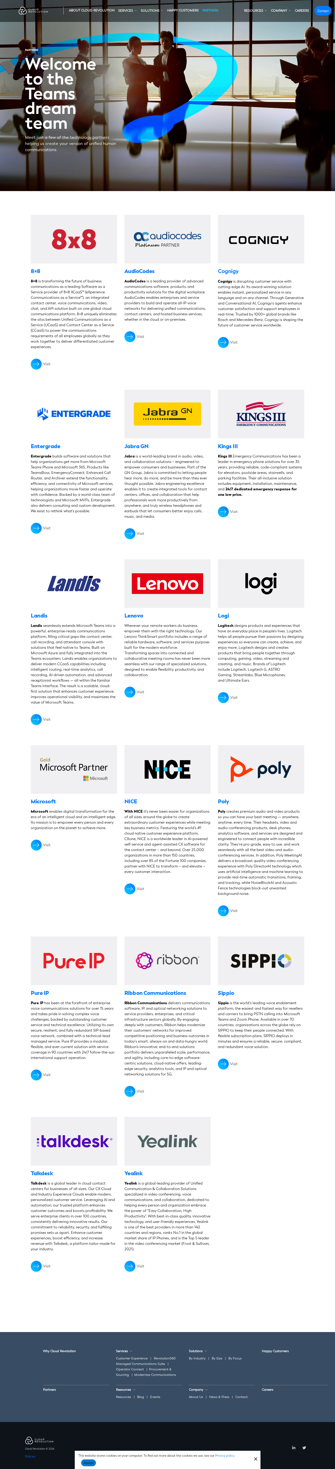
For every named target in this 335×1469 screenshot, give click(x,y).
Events (155, 1397)
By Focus (235, 1358)
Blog (140, 1397)
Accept (88, 1463)
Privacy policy (224, 1456)
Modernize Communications (155, 1375)
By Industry (197, 1358)
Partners (49, 1390)
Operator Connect (130, 1369)
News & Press (219, 1397)
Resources (123, 1397)
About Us (196, 1397)
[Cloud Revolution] (33, 11)
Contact (323, 10)
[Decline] (255, 1458)
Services (122, 1351)
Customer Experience (132, 1358)
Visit (47, 364)
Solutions (196, 1351)
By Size (217, 1358)
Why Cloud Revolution (59, 1351)
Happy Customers (275, 1351)
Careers (267, 1390)
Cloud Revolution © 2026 (39, 1449)
